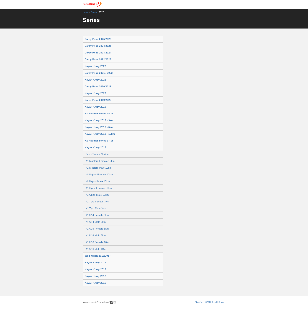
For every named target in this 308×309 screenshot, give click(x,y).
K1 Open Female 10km (99, 188)
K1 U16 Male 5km (96, 235)
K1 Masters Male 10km (99, 167)
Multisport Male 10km (98, 181)
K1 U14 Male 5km (96, 221)
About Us (199, 302)
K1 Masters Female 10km (100, 160)
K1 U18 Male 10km (96, 249)
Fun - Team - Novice (97, 154)
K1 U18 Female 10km (98, 242)
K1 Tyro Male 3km (96, 208)
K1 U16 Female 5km (97, 228)
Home (86, 12)
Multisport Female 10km (99, 174)
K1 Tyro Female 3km (97, 201)
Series (94, 12)
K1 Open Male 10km (97, 194)
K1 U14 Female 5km (97, 215)
